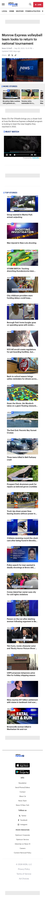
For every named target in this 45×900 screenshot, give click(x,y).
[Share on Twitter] (12, 55)
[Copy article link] (15, 55)
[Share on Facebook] (9, 55)
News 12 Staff (7, 48)
